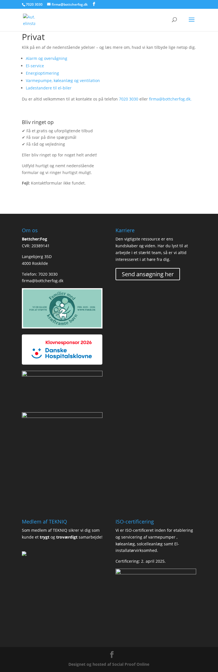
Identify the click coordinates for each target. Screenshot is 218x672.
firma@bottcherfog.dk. (170, 99)
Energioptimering (42, 73)
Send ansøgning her (148, 274)
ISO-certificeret (139, 530)
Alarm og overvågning (46, 58)
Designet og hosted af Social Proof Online (108, 664)
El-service (35, 65)
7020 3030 (34, 4)
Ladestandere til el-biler (49, 88)
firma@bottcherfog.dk (42, 280)
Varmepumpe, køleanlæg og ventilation (63, 80)
